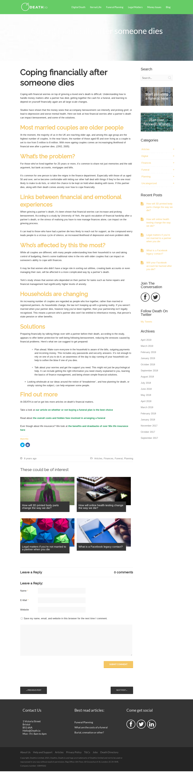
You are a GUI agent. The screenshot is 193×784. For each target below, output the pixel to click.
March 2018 (147, 407)
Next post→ (121, 690)
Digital (144, 156)
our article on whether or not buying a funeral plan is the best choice (74, 410)
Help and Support (42, 752)
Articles (98, 458)
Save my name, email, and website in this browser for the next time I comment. (65, 618)
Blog (168, 7)
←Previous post (33, 690)
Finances (108, 458)
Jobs (95, 752)
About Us (25, 752)
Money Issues (154, 7)
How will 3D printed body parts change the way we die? (159, 207)
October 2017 (148, 432)
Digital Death (78, 7)
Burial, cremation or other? (89, 732)
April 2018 (146, 401)
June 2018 (146, 389)
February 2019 (148, 352)
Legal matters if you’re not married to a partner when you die (158, 238)
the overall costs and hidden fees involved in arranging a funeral (68, 418)
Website (24, 609)
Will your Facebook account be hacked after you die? (159, 266)
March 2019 (147, 346)
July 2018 (146, 383)
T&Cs (87, 752)
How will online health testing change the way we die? (158, 222)
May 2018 (146, 395)
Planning (128, 458)
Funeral (119, 458)
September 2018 (149, 370)
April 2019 (146, 340)
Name (24, 590)
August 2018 (147, 376)
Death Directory (109, 752)
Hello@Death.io (31, 730)
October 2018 (148, 364)
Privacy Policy (74, 752)
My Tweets (146, 321)
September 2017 (149, 438)
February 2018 (148, 413)
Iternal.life (95, 7)
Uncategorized (149, 183)
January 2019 (148, 358)
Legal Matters (135, 7)
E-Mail (24, 600)
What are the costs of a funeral (91, 727)
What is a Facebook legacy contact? (156, 252)
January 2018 (148, 419)
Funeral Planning (114, 7)
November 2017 (149, 425)
